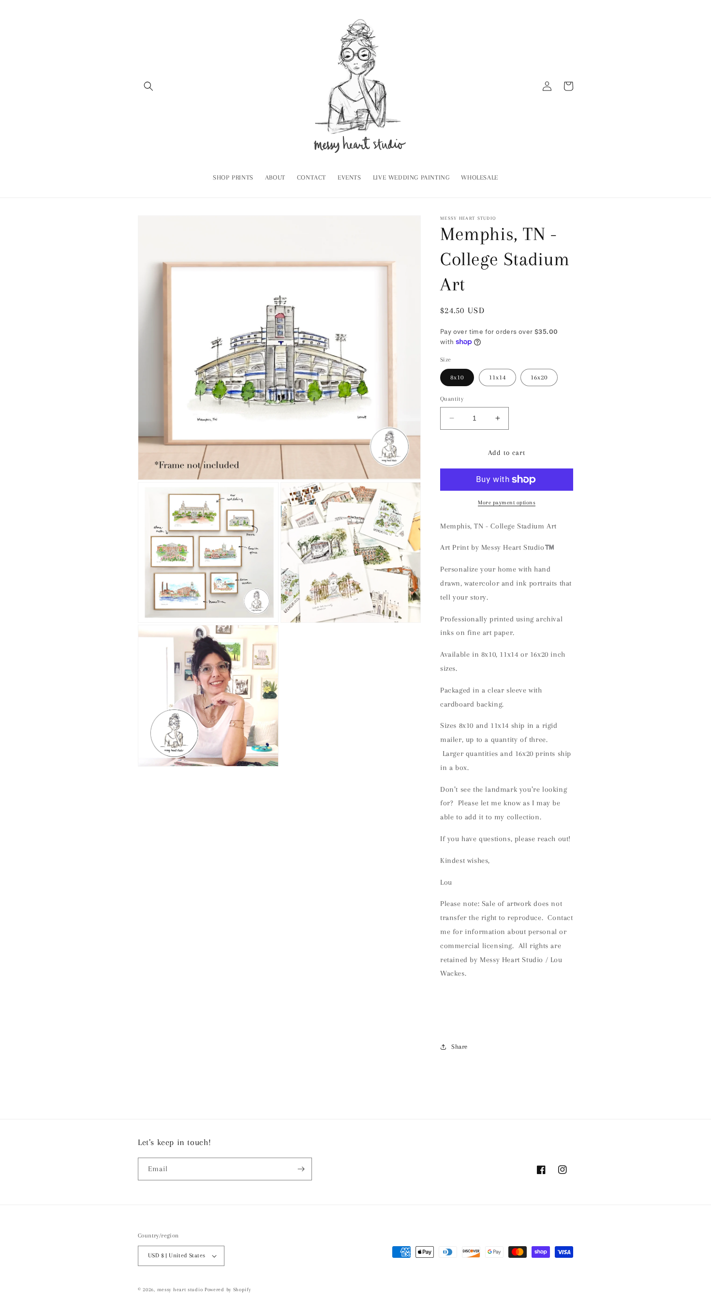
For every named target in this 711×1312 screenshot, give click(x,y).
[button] (148, 86)
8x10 (457, 377)
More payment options (506, 502)
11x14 (497, 377)
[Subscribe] (300, 1169)
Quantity (451, 398)
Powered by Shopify (228, 1289)
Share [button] (459, 1046)
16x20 (539, 377)
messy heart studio (180, 1289)
